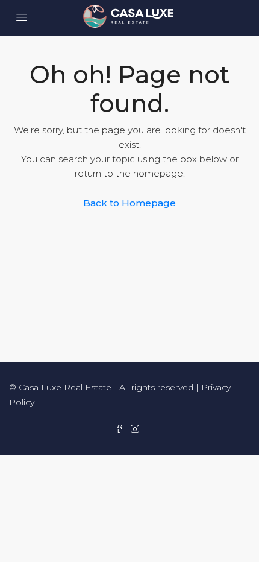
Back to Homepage (129, 203)
